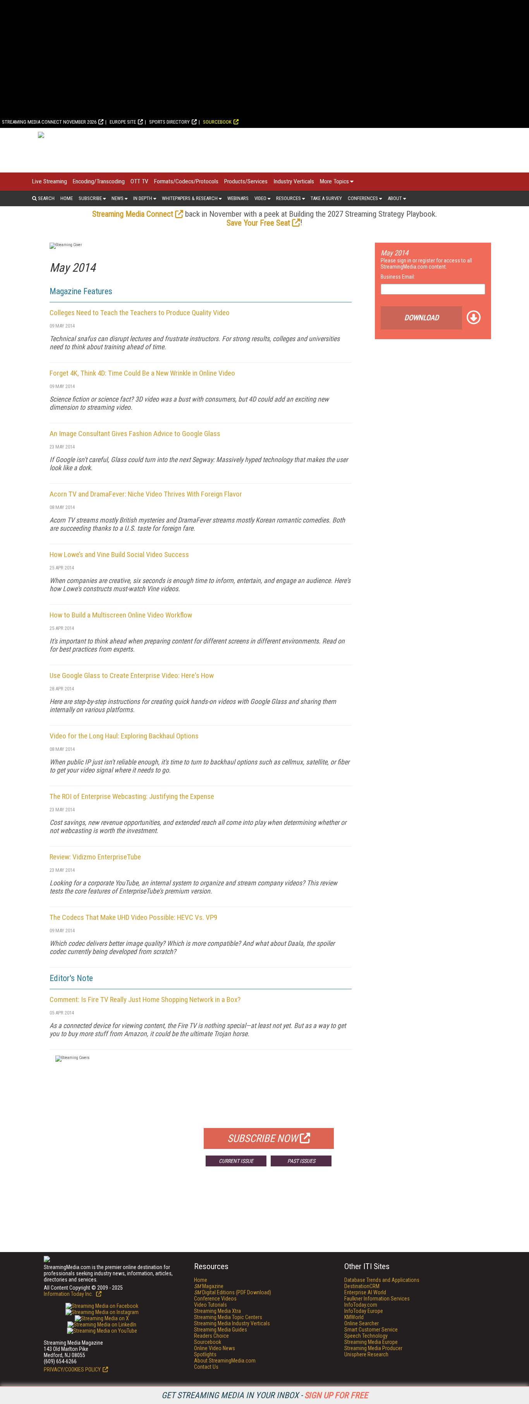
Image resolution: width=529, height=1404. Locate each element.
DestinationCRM (362, 1286)
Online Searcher (361, 1323)
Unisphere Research (366, 1354)
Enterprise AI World (365, 1292)
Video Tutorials (210, 1305)
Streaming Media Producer (373, 1348)
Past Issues (301, 1161)
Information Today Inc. (69, 1294)
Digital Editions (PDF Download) (232, 1292)
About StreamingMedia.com (225, 1360)
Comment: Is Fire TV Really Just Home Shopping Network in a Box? (145, 999)
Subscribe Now (262, 1138)
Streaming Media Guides (220, 1329)
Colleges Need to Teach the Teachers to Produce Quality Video (140, 312)
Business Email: (398, 277)
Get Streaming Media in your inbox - (264, 1395)
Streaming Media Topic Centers (228, 1317)
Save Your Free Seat (258, 223)
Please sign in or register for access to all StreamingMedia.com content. (426, 263)
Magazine (208, 1286)
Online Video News (214, 1348)
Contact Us (206, 1367)
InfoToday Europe (363, 1311)
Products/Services (246, 181)
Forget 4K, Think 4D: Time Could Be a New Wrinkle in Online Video (142, 373)
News (118, 198)
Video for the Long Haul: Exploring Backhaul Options (124, 735)
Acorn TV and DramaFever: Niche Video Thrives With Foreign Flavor (146, 494)
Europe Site (123, 122)
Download (421, 317)
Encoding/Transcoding (99, 181)
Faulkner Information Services (377, 1298)
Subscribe (90, 198)
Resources (288, 198)
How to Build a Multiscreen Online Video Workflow (121, 615)
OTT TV (139, 181)
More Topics (334, 181)
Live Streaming (49, 181)
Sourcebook (217, 122)
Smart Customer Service (371, 1329)
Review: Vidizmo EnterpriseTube (95, 856)
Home (66, 198)
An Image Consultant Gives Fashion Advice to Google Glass (135, 433)
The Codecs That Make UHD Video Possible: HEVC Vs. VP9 (133, 917)
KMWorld (354, 1317)
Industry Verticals (293, 181)
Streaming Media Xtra (217, 1311)
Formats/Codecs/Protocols (186, 181)
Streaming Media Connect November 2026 (49, 122)
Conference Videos (215, 1298)
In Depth (142, 198)
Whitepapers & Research (190, 198)
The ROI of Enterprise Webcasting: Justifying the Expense (132, 796)
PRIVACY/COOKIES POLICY (72, 1369)
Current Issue (236, 1161)
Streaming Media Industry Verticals (232, 1323)
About (395, 198)
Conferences (363, 198)
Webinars (238, 198)
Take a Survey (326, 198)
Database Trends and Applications (381, 1280)
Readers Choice (211, 1336)
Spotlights (205, 1354)
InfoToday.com (360, 1305)
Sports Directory (169, 122)
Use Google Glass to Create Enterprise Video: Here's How (132, 675)
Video (260, 198)
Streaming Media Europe (371, 1342)
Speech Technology (366, 1336)
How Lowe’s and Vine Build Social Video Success (119, 554)
